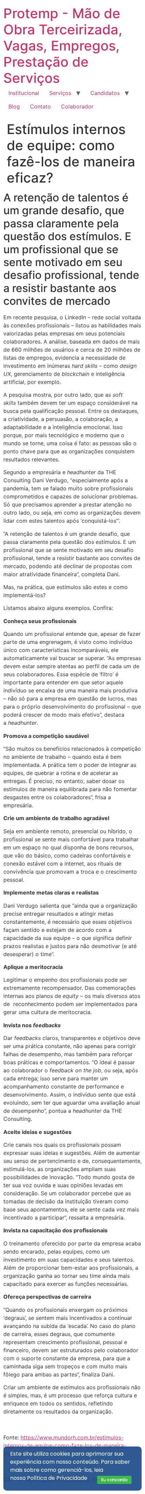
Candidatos (105, 93)
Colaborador (77, 106)
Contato (40, 106)
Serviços (60, 93)
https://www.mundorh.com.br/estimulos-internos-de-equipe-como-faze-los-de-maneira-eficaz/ (64, 1445)
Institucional (23, 93)
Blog (14, 106)
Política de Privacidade (57, 1478)
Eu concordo (114, 1480)
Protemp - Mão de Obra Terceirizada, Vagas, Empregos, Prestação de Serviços (62, 45)
